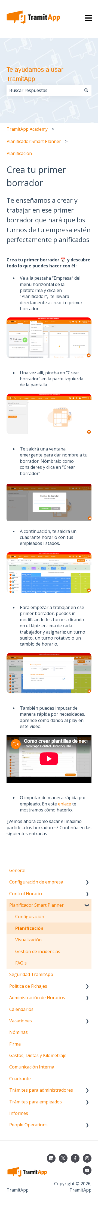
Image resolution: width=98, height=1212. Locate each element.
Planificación (19, 153)
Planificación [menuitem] (29, 928)
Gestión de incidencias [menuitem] (37, 951)
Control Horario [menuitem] (25, 894)
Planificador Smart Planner (34, 141)
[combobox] (44, 90)
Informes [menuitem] (18, 1113)
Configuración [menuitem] (29, 917)
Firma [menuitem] (15, 1044)
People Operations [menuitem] (28, 1125)
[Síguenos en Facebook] (75, 1158)
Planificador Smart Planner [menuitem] (36, 905)
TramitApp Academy (27, 129)
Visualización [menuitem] (28, 940)
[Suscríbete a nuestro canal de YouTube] (87, 1170)
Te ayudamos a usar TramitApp (35, 74)
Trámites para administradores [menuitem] (41, 1090)
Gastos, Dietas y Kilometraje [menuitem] (37, 1055)
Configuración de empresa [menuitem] (36, 882)
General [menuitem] (17, 870)
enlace (64, 804)
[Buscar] (86, 90)
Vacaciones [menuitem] (20, 1021)
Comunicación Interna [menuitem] (31, 1067)
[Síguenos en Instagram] (87, 1158)
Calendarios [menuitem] (21, 1009)
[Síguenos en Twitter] (63, 1158)
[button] (87, 882)
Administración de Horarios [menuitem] (37, 998)
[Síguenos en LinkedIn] (51, 1158)
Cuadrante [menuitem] (20, 1079)
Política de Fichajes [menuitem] (28, 986)
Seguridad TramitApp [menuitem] (31, 974)
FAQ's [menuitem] (21, 963)
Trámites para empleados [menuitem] (35, 1102)
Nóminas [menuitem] (18, 1032)
